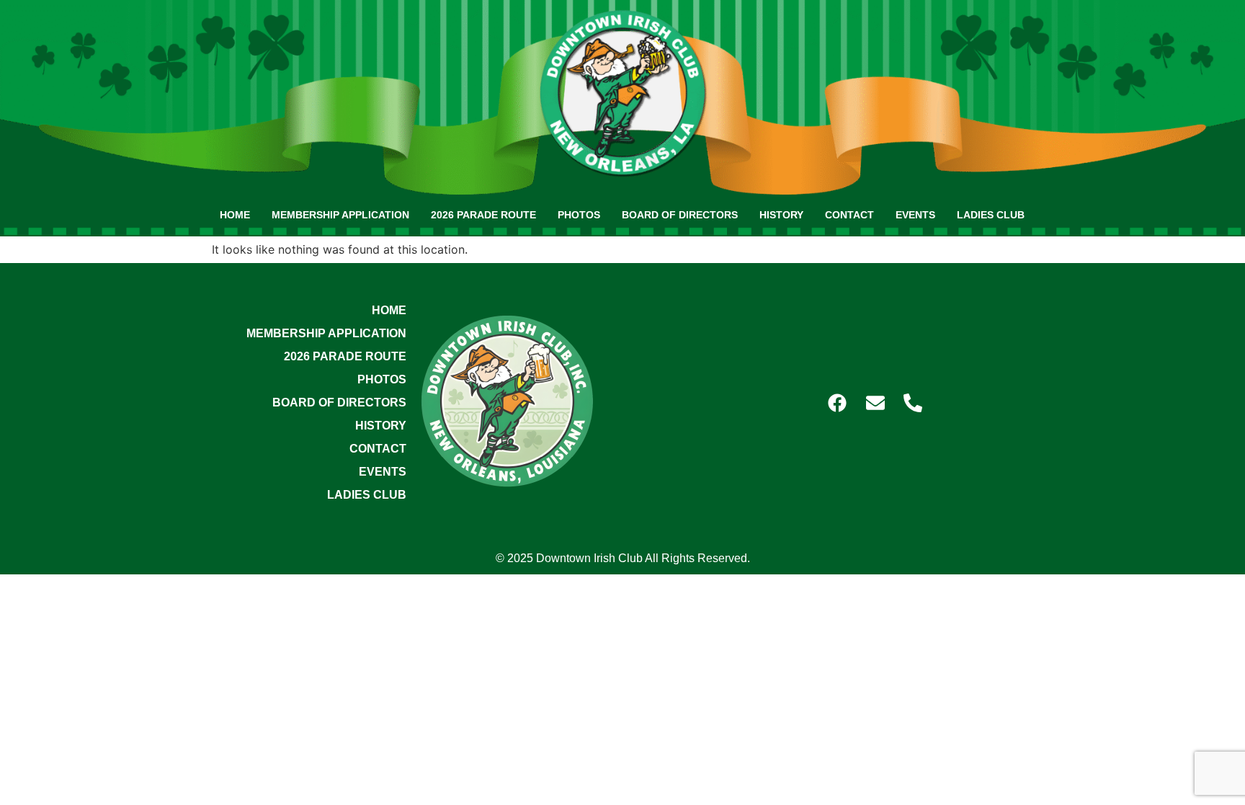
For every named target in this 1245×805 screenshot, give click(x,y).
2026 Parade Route (483, 215)
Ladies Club (991, 215)
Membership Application (340, 215)
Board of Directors (680, 215)
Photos (579, 215)
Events (915, 215)
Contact (849, 215)
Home (235, 215)
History (781, 215)
